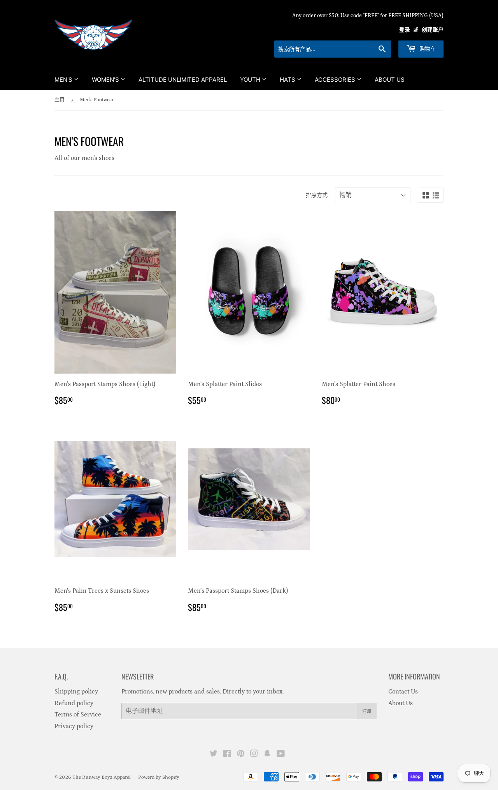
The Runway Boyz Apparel (101, 777)
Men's (64, 79)
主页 (59, 100)
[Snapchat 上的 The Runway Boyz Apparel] (267, 754)
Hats (288, 79)
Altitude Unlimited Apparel (183, 79)
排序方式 (317, 195)
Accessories (336, 79)
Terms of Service (77, 714)
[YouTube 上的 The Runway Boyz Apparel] (281, 754)
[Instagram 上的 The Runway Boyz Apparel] (254, 754)
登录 (404, 30)
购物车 (427, 48)
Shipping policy (76, 691)
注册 (367, 711)
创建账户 (433, 30)
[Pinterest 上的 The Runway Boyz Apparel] (241, 754)
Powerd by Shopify (158, 777)
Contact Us (403, 691)
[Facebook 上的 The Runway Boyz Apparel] (227, 754)
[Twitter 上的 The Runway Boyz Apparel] (213, 754)
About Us (390, 79)
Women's (106, 79)
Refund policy (73, 703)
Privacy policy (73, 726)
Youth (251, 79)
